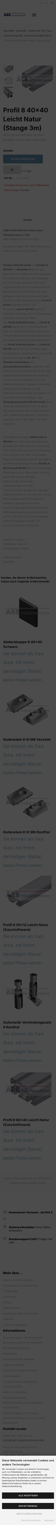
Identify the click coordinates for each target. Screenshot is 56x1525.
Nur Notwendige (28, 1506)
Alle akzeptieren (28, 1495)
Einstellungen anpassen (29, 1514)
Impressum (49, 1520)
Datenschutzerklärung (31, 1520)
